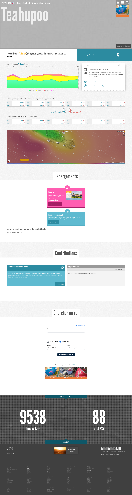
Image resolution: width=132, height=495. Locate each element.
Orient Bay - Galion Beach (71, 487)
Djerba (28, 475)
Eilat (87, 471)
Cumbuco (88, 491)
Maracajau (108, 472)
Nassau (68, 486)
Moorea (108, 486)
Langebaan (28, 483)
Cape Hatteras (89, 476)
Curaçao (68, 483)
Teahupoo (108, 491)
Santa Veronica (109, 481)
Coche (88, 490)
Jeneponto (48, 478)
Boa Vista (28, 471)
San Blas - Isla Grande (90, 468)
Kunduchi (28, 482)
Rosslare (8, 487)
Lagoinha (108, 468)
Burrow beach (9, 467)
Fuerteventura (9, 472)
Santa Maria (48, 467)
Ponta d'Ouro (29, 489)
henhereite (7, 3)
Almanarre (8, 464)
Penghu (48, 484)
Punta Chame (89, 467)
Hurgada (28, 480)
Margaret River (69, 469)
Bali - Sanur (48, 472)
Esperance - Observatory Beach (71, 465)
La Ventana (88, 480)
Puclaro (108, 478)
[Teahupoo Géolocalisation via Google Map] (118, 55)
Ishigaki (48, 477)
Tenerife (8, 491)
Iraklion (8, 475)
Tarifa (7, 490)
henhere (111, 448)
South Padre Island (90, 484)
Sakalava (48, 466)
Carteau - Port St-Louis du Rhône (12, 469)
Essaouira (28, 477)
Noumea (108, 488)
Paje (27, 488)
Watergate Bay (29, 465)
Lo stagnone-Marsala (10, 480)
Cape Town (28, 473)
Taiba (107, 482)
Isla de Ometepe (89, 466)
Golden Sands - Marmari (10, 473)
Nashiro (48, 482)
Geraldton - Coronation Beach (71, 466)
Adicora (88, 487)
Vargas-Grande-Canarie (30, 464)
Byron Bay (68, 464)
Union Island (69, 489)
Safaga (48, 465)
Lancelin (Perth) (69, 468)
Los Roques (109, 469)
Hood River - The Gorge (90, 477)
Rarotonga (108, 489)
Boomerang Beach (49, 491)
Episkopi (8, 471)
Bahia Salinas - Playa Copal (91, 464)
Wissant (28, 466)
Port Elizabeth (29, 491)
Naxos (7, 481)
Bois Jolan (68, 480)
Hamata (28, 479)
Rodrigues (48, 464)
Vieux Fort (68, 490)
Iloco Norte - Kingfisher (50, 476)
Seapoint (8, 488)
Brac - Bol (8, 466)
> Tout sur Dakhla (37, 3)
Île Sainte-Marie (29, 481)
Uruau (108, 483)
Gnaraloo (68, 467)
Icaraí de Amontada (110, 466)
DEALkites (75, 365)
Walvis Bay (48, 469)
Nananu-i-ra (108, 487)
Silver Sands (69, 488)
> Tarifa (47, 3)
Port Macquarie (69, 472)
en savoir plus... (55, 204)
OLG (13, 453)
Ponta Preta (28, 490)
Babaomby (28, 469)
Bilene (28, 470)
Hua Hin (48, 475)
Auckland (48, 490)
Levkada (8, 479)
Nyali (27, 487)
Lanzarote (8, 477)
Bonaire (68, 481)
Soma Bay (48, 468)
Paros (7, 483)
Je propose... (54, 222)
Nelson (68, 471)
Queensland (68, 473)
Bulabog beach (49, 473)
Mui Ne (48, 481)
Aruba (68, 479)
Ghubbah (88, 472)
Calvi (7, 468)
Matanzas (108, 473)
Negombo (48, 483)
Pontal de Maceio (109, 477)
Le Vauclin (68, 484)
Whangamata (69, 475)
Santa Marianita (109, 480)
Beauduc (8, 465)
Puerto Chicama (109, 479)
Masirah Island (89, 473)
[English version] (13, 3)
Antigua (68, 478)
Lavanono (28, 484)
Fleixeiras (108, 465)
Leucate (8, 478)
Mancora (108, 470)
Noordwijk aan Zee (9, 482)
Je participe (60, 284)
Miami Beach (89, 482)
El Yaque (108, 464)
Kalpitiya (48, 480)
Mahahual (88, 481)
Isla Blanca (88, 478)
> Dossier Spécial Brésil (23, 3)
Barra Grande (89, 488)
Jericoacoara (108, 467)
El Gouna (28, 476)
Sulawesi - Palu (49, 486)
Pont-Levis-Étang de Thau (11, 484)
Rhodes (8, 486)
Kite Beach (88, 479)
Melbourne (68, 470)
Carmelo (88, 489)
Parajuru (108, 476)
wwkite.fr (103, 454)
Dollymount (8, 470)
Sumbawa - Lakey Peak (50, 487)
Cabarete (68, 482)
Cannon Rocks (29, 472)
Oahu (87, 483)
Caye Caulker (89, 465)
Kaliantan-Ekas (49, 479)
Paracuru (108, 475)
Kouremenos (8, 476)
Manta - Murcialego (110, 471)
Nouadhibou (28, 486)
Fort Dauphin (29, 478)
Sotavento (8, 489)
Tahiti (108, 490)
